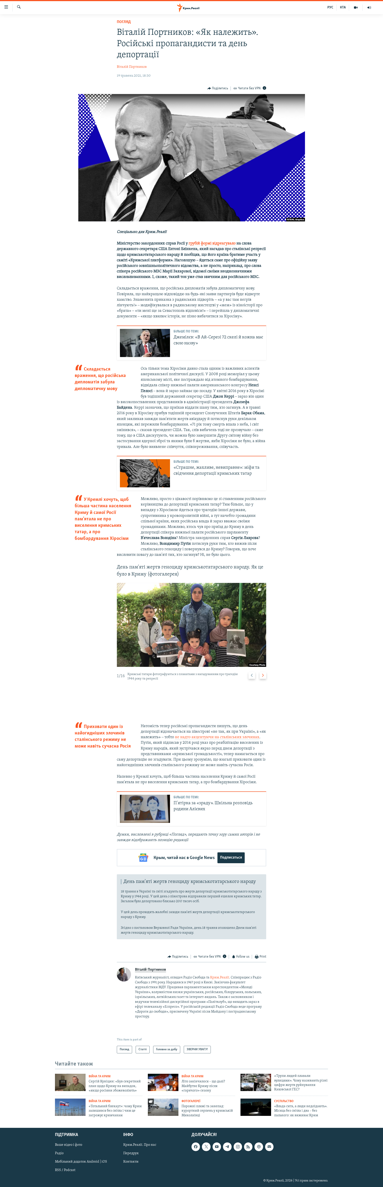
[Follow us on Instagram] (238, 1146)
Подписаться (231, 858)
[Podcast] (258, 1146)
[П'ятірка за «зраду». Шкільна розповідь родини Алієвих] (145, 809)
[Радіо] (369, 7)
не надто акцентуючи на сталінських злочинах (217, 737)
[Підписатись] (269, 1146)
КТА (343, 7)
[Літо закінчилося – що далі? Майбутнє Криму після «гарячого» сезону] (163, 1082)
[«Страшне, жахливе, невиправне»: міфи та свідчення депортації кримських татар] (145, 473)
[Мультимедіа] (356, 7)
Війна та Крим (100, 1076)
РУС (330, 7)
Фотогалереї (191, 1101)
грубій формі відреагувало (212, 244)
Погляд (124, 22)
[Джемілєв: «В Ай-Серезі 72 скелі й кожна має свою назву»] (145, 343)
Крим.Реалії (219, 977)
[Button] (217, 88)
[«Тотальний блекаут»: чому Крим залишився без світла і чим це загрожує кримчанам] (70, 1107)
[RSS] (248, 1146)
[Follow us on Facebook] (196, 1146)
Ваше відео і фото (68, 1145)
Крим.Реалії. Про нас (139, 1145)
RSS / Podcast (65, 1170)
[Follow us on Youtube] (217, 1146)
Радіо (59, 1153)
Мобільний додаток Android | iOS (81, 1162)
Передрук (131, 1153)
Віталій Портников (132, 67)
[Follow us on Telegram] (227, 1146)
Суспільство (283, 1101)
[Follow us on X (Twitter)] (206, 1146)
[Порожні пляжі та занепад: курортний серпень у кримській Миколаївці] (163, 1107)
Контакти (131, 1162)
